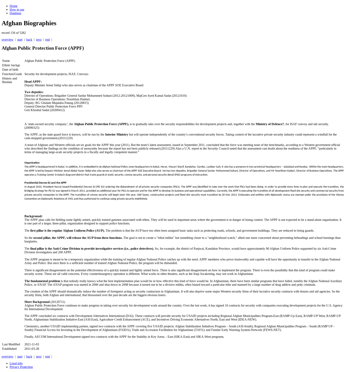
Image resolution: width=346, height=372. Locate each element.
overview (7, 39)
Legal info (16, 363)
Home (13, 6)
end (47, 39)
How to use (17, 9)
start (19, 39)
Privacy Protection (21, 367)
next (38, 39)
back (29, 39)
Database (15, 13)
